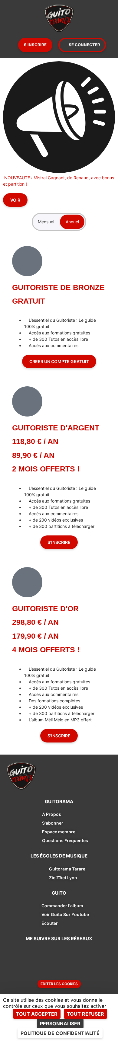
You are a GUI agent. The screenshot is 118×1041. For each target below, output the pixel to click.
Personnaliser (60, 1023)
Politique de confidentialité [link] (60, 1033)
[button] (59, 984)
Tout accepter (36, 1014)
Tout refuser (85, 1014)
